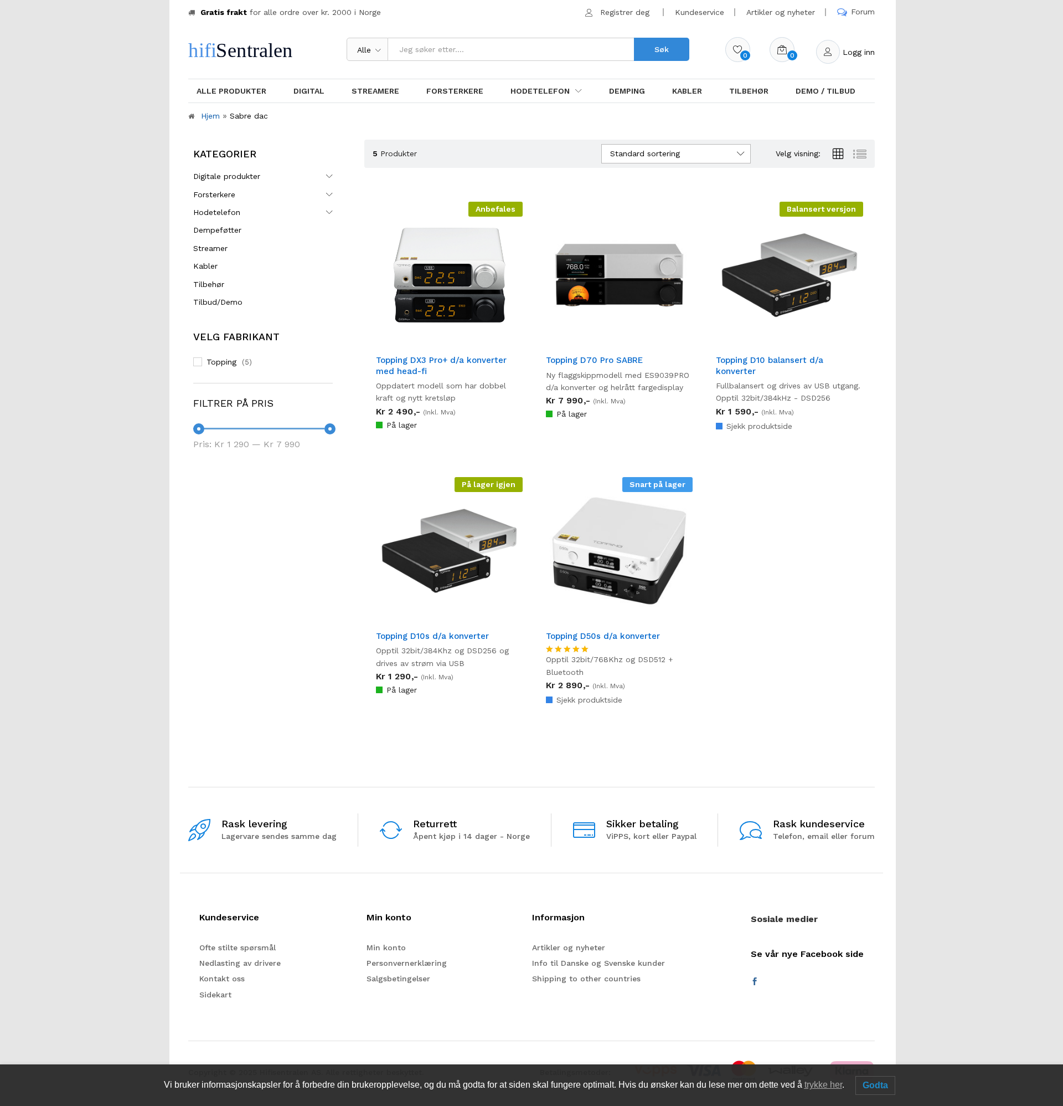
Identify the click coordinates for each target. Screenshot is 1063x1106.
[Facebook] (754, 982)
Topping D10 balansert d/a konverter (769, 365)
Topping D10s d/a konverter (432, 636)
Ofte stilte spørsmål (237, 947)
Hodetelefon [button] (540, 91)
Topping (221, 361)
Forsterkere (454, 91)
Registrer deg (624, 12)
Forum (863, 11)
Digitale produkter (226, 176)
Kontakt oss (222, 978)
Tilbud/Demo (217, 302)
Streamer (210, 248)
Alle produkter (231, 91)
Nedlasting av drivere (240, 963)
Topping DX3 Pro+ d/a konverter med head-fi (441, 365)
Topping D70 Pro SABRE (594, 360)
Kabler (687, 91)
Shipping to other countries (586, 978)
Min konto (386, 947)
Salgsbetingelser (398, 978)
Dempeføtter (217, 230)
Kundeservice (699, 12)
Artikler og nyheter (780, 12)
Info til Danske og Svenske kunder (598, 963)
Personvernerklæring (407, 963)
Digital (308, 91)
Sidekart (215, 994)
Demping (627, 91)
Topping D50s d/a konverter (603, 636)
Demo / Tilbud (825, 91)
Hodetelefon (216, 212)
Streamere (375, 91)
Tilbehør (748, 91)
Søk (661, 49)
